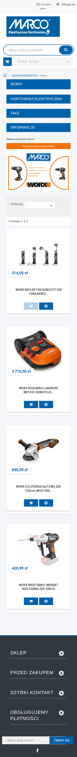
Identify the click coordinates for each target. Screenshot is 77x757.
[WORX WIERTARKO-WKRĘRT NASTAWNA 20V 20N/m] (38, 548)
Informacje (22, 127)
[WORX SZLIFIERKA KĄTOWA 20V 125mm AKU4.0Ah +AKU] (38, 450)
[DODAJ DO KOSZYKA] (31, 404)
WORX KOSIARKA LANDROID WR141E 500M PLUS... (38, 390)
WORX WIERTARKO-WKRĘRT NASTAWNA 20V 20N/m (38, 587)
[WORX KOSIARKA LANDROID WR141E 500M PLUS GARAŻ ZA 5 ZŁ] (38, 351)
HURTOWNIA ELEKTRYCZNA (36, 99)
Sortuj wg (17, 204)
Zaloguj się (68, 4)
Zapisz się (61, 740)
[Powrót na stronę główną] (5, 75)
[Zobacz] (46, 306)
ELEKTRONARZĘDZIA (24, 76)
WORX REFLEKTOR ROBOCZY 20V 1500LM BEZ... (38, 292)
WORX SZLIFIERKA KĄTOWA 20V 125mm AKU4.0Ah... (38, 488)
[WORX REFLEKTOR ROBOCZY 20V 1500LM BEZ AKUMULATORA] (38, 253)
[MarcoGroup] (33, 26)
